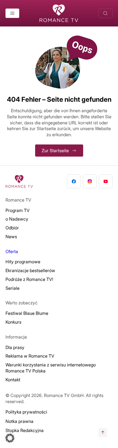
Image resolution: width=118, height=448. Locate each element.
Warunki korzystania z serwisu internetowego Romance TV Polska (50, 368)
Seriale (12, 288)
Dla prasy (14, 347)
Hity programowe (22, 261)
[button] (10, 438)
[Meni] (12, 13)
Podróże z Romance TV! (29, 279)
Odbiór (12, 227)
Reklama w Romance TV (29, 356)
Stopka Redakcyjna (24, 430)
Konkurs (13, 322)
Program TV (17, 210)
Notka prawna (19, 421)
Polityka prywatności (26, 412)
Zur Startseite (55, 150)
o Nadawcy (16, 219)
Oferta (11, 251)
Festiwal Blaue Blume (26, 313)
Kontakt (12, 379)
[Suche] (105, 13)
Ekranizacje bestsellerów (30, 270)
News (11, 236)
